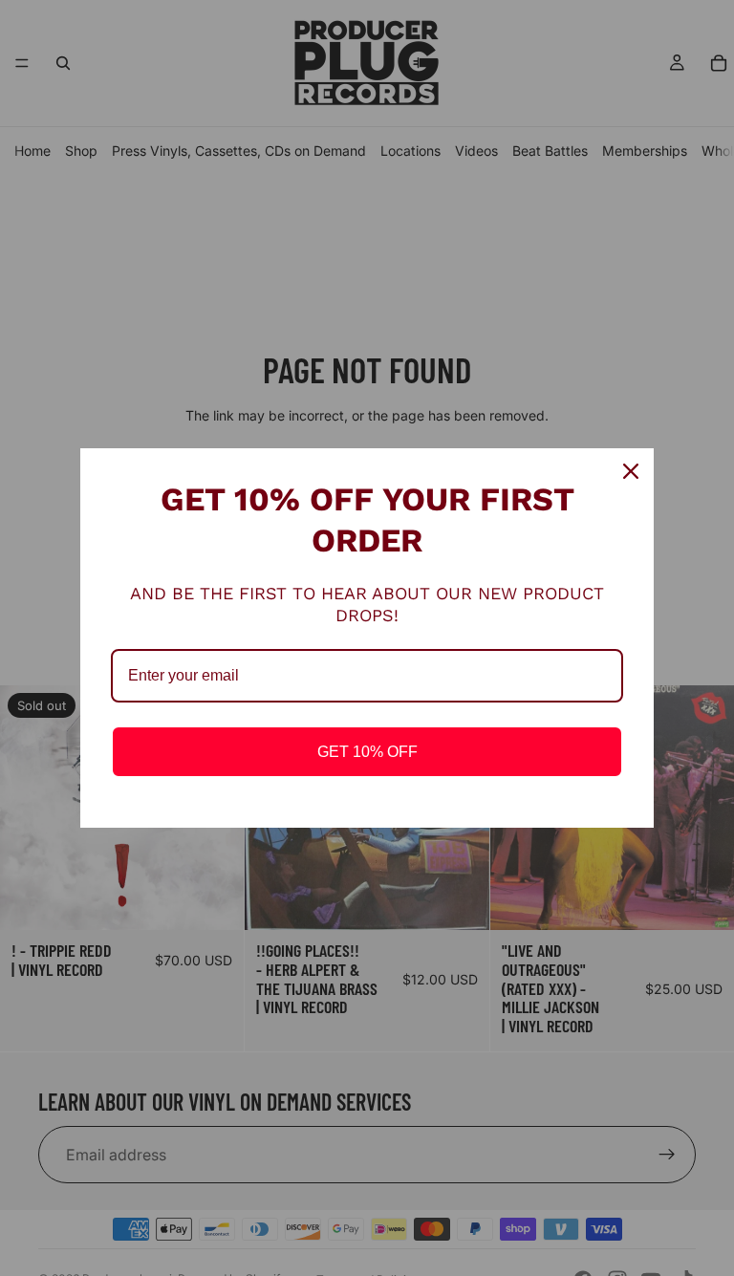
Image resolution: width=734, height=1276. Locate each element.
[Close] (631, 471)
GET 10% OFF (367, 752)
